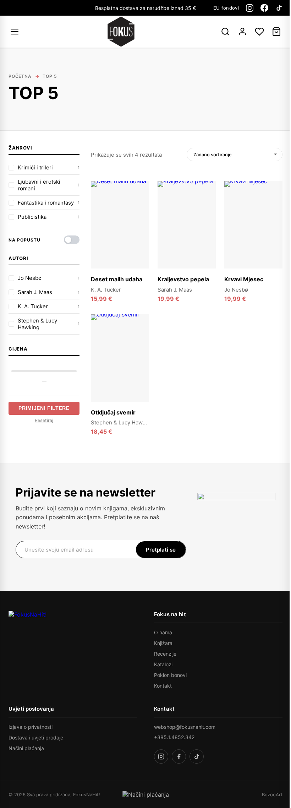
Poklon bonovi (170, 675)
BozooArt (272, 794)
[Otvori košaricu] (276, 32)
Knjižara (163, 643)
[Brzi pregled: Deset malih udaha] (139, 206)
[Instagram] (249, 8)
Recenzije (165, 654)
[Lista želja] (259, 32)
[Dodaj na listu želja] (139, 191)
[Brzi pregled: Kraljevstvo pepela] (206, 206)
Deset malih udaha (116, 279)
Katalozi (163, 664)
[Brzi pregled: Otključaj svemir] (139, 339)
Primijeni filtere (44, 408)
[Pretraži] (225, 32)
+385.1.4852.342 (174, 737)
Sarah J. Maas (175, 289)
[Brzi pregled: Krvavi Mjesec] (273, 206)
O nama (163, 632)
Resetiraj (44, 420)
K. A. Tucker (106, 289)
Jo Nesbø (236, 289)
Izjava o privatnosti (31, 727)
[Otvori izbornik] (16, 32)
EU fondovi (226, 8)
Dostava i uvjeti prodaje (36, 737)
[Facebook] (264, 8)
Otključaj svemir (113, 412)
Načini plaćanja (26, 748)
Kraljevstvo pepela (183, 279)
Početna (20, 76)
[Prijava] (242, 32)
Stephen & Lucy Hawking (122, 422)
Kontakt (163, 686)
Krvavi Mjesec (243, 279)
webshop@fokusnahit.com (184, 727)
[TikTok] (278, 7)
